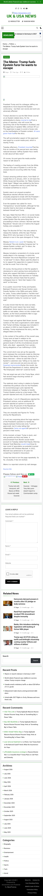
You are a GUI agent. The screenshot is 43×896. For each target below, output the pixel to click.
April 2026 (7, 786)
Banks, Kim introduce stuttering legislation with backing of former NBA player (26, 626)
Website (8, 563)
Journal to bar (26, 120)
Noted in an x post (16, 242)
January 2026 (8, 799)
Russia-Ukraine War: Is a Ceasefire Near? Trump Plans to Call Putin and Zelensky (21, 754)
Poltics (6, 57)
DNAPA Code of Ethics (32, 886)
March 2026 (8, 790)
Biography (7, 844)
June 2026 (7, 778)
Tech (5, 869)
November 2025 (9, 807)
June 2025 (7, 828)
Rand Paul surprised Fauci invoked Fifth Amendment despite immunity (24, 614)
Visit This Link (9, 712)
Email (7, 555)
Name (8, 546)
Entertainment (9, 852)
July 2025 (7, 824)
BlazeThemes (11, 887)
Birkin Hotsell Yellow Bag (13, 732)
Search (5, 656)
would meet (25, 444)
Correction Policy (32, 889)
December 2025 (9, 803)
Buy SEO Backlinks (10, 722)
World (6, 873)
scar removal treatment (12, 742)
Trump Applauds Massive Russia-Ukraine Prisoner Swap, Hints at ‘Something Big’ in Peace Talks (21, 714)
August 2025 (8, 820)
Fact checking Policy (32, 883)
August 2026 (8, 769)
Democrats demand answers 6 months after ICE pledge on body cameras (26, 601)
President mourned (25, 147)
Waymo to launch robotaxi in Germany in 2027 (17, 34)
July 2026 (7, 774)
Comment (9, 521)
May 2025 (7, 832)
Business (7, 848)
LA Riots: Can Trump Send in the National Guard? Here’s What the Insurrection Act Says (22, 744)
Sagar (7, 72)
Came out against (20, 428)
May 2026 (7, 782)
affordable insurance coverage (15, 752)
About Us (28, 880)
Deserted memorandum (12, 365)
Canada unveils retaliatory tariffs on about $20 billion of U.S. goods (20, 2)
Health (6, 857)
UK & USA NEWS (21, 16)
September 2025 (9, 815)
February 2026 (8, 795)
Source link (7, 469)
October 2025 (8, 811)
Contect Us (36, 880)
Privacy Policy (32, 893)
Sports (6, 865)
